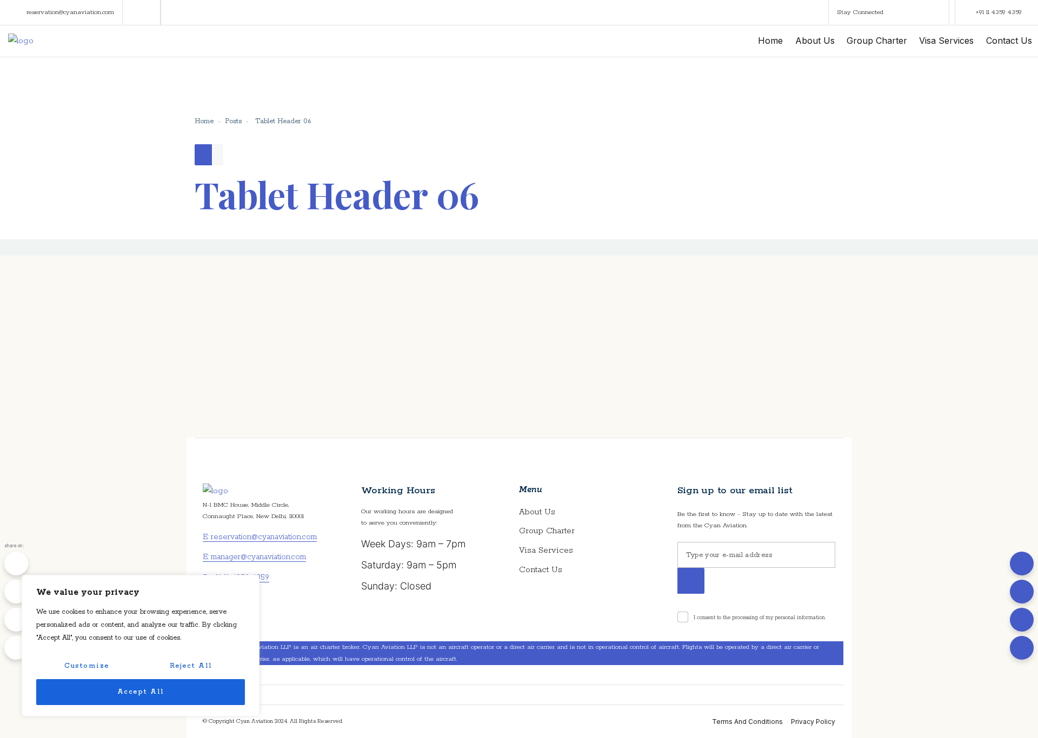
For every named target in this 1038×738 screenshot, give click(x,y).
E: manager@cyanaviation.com (254, 557)
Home (204, 121)
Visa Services (546, 550)
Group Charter (547, 531)
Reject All (191, 666)
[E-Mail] (16, 648)
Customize (86, 666)
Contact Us (540, 570)
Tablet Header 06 (271, 289)
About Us (537, 512)
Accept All (140, 692)
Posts (233, 121)
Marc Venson (254, 356)
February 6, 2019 (259, 334)
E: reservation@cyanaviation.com (260, 537)
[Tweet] (16, 591)
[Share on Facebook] (16, 563)
